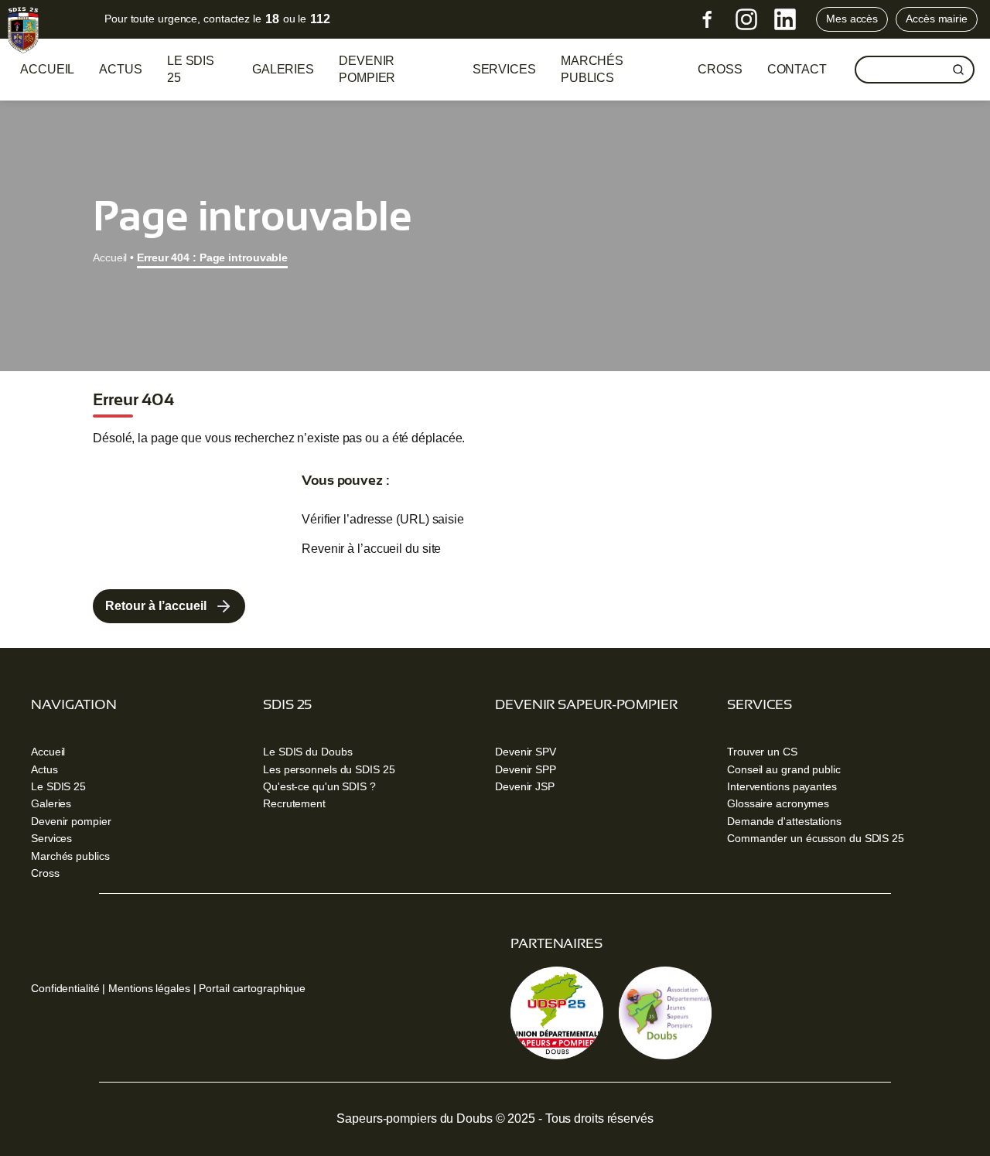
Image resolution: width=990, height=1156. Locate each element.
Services (504, 69)
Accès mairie (937, 18)
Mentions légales (148, 988)
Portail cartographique (252, 988)
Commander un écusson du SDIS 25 (815, 838)
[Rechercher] (958, 69)
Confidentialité (65, 988)
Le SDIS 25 (190, 69)
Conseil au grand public (784, 769)
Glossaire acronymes (778, 803)
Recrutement (294, 803)
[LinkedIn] (785, 19)
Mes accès (852, 18)
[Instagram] (746, 19)
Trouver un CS (762, 751)
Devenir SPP (525, 769)
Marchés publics (592, 69)
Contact (797, 69)
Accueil (47, 69)
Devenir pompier (367, 69)
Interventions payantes (782, 786)
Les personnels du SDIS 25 (329, 769)
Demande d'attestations (784, 821)
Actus (120, 69)
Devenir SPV (525, 751)
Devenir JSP (525, 786)
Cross (45, 873)
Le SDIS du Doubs (307, 751)
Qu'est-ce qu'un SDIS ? (319, 786)
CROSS (720, 69)
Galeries (283, 69)
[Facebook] (707, 19)
